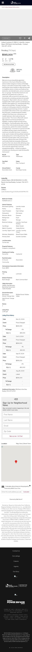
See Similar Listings (9, 64)
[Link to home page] (16, 2)
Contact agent (6, 38)
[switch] (20, 38)
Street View (27, 444)
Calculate (26, 492)
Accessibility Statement (13, 610)
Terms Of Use (9, 609)
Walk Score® (19, 499)
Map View (19, 444)
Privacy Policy (21, 609)
